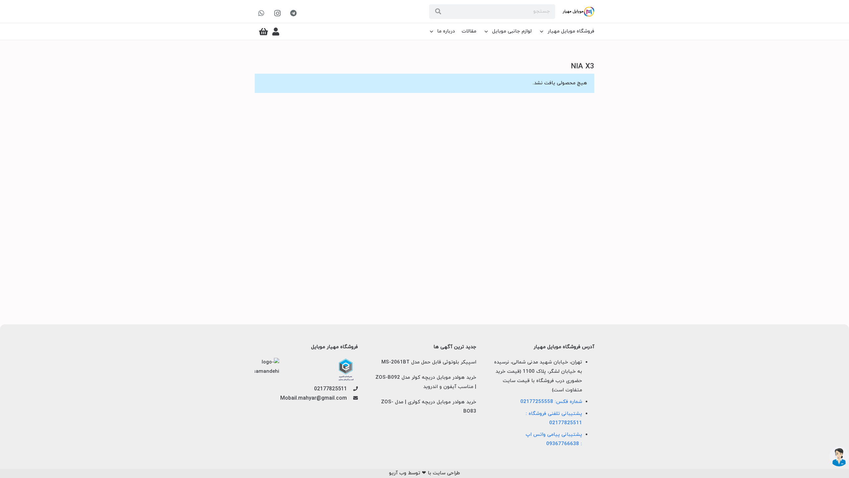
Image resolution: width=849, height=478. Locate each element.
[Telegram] (293, 13)
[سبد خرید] (263, 31)
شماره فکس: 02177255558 (551, 401)
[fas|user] (275, 31)
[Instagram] (277, 13)
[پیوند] (578, 12)
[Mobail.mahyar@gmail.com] (352, 398)
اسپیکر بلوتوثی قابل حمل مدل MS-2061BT (428, 362)
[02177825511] (352, 389)
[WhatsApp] (261, 13)
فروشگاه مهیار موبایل (334, 347)
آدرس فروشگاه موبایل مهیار (564, 347)
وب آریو (397, 473)
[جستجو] (438, 12)
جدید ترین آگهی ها (454, 347)
